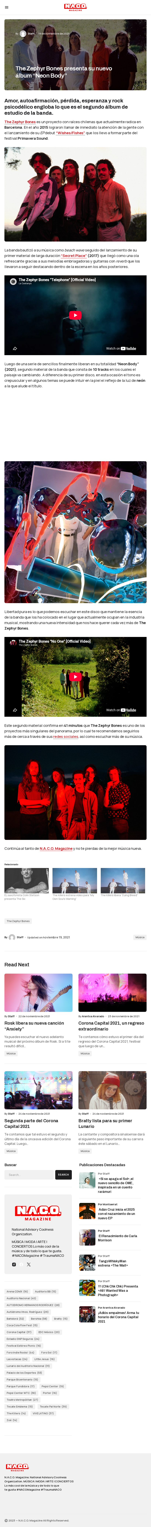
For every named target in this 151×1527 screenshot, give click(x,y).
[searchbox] (29, 1175)
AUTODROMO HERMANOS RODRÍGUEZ (33, 1305)
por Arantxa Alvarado (111, 1307)
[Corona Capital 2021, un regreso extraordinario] (112, 993)
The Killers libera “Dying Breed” (119, 895)
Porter (50, 1393)
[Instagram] (14, 1264)
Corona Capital (19, 1332)
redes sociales (65, 736)
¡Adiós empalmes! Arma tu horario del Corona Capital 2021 (118, 1317)
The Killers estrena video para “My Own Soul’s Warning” (73, 897)
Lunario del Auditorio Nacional (28, 1366)
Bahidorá (15, 1318)
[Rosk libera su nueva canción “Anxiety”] (38, 993)
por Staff (104, 1231)
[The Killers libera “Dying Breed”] (123, 880)
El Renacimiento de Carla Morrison (117, 1238)
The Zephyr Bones (20, 121)
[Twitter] (28, 1264)
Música (140, 937)
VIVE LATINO (43, 1413)
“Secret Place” (74, 255)
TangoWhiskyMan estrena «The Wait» (113, 1263)
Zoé (12, 1420)
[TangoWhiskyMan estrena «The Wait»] (87, 1263)
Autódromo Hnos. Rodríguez (28, 1312)
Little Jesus (44, 1359)
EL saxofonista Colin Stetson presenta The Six (21, 897)
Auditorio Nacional (21, 1298)
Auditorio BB (45, 1291)
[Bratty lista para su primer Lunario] (112, 1090)
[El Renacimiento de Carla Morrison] (87, 1237)
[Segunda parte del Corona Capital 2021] (38, 1090)
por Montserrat (107, 1204)
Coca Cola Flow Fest (22, 1325)
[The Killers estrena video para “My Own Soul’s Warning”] (74, 880)
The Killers (16, 1413)
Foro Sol (49, 1352)
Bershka (39, 1318)
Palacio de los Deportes (24, 1372)
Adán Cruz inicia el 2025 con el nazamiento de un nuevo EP (116, 1214)
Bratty (61, 1318)
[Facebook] (21, 1264)
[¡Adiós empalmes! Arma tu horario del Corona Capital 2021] (87, 1314)
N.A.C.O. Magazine (56, 848)
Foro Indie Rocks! (20, 1352)
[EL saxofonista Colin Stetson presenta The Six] (26, 880)
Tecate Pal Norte (53, 1406)
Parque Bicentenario (22, 1379)
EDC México (49, 1332)
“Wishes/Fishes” (70, 132)
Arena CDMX (17, 1291)
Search (63, 1174)
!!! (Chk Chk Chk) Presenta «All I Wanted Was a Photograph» (118, 1291)
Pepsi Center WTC (21, 1393)
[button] (6, 7)
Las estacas (17, 1359)
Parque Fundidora (21, 1386)
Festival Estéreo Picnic (24, 1345)
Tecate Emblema (20, 1406)
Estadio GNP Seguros (23, 1339)
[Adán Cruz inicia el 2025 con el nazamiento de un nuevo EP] (87, 1211)
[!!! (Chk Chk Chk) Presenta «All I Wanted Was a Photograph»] (87, 1288)
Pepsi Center (53, 1386)
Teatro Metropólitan (22, 1399)
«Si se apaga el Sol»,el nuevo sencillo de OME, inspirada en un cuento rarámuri (116, 1185)
